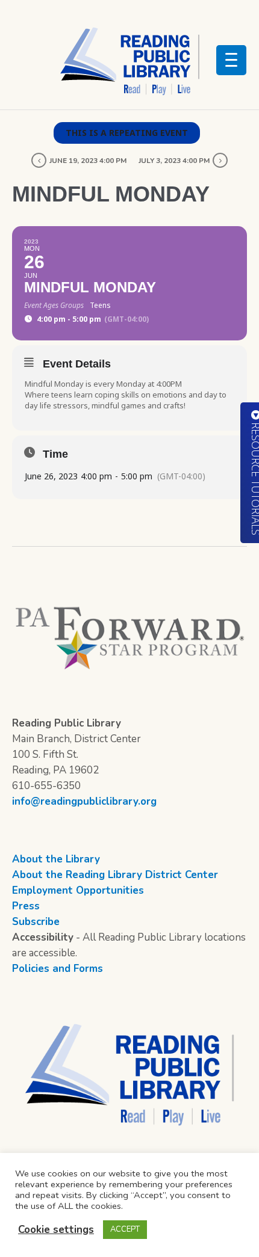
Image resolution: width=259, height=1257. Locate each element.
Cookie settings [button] (56, 1230)
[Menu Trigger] (231, 60)
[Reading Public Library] (129, 60)
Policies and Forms (57, 969)
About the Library (56, 859)
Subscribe (36, 922)
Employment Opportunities (78, 890)
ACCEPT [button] (125, 1229)
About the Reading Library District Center (115, 875)
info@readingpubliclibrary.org (84, 801)
